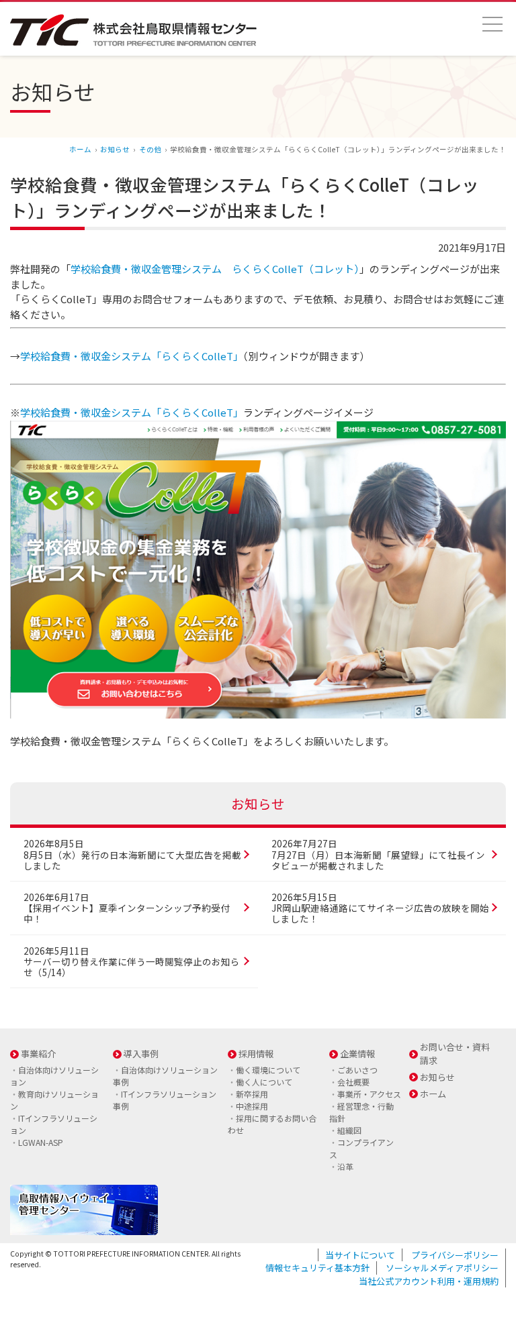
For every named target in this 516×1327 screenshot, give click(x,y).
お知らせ (115, 149)
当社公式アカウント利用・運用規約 (429, 1281)
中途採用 (252, 1106)
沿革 (345, 1166)
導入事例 (141, 1053)
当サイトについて (360, 1255)
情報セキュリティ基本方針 (317, 1267)
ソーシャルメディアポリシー (442, 1267)
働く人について (264, 1081)
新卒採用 (252, 1094)
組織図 (349, 1130)
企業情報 (357, 1053)
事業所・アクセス (369, 1094)
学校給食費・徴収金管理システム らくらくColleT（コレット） (215, 269)
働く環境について (268, 1069)
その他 (150, 149)
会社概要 (353, 1081)
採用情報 (256, 1053)
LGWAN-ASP (40, 1142)
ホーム (80, 149)
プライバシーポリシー (455, 1255)
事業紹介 (38, 1053)
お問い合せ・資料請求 (455, 1054)
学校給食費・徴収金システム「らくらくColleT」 (131, 356)
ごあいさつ (357, 1069)
